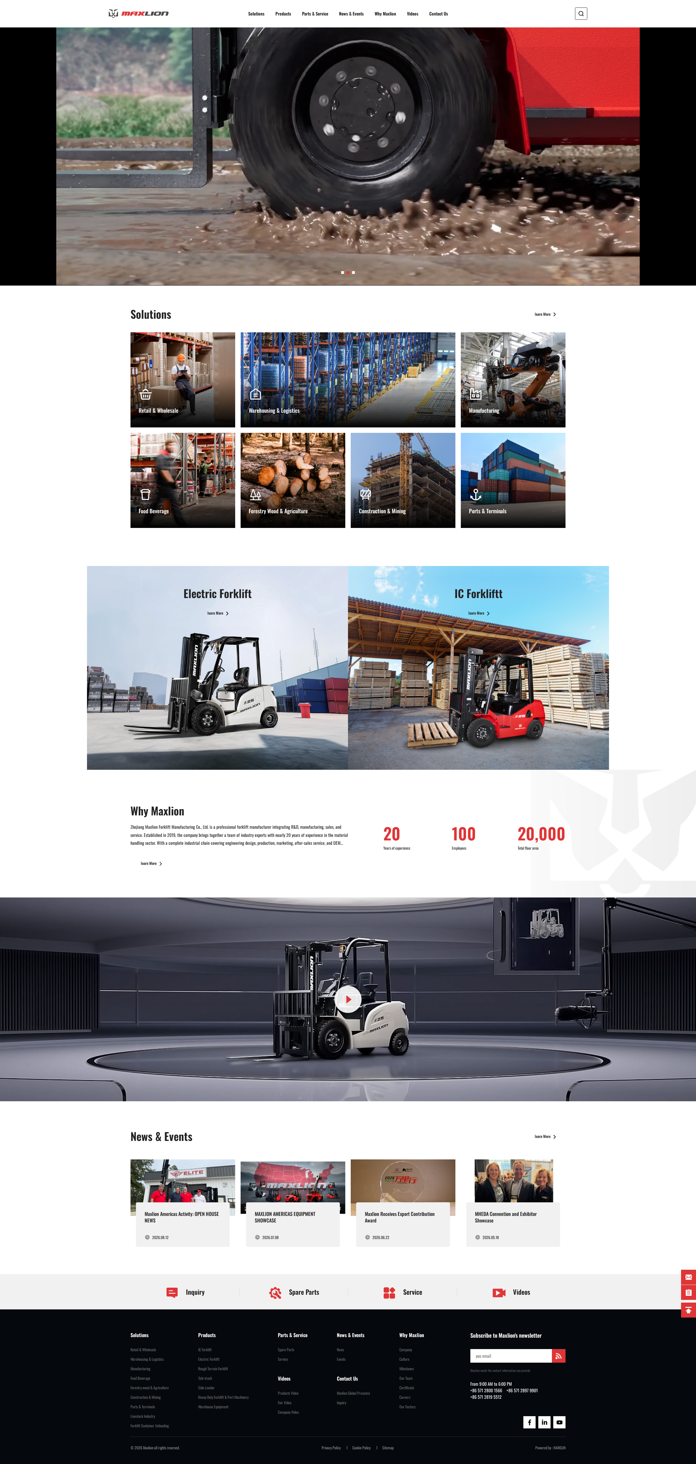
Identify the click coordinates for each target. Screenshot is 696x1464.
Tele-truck (205, 1378)
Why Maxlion (385, 13)
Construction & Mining (145, 1397)
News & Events (351, 13)
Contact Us (438, 13)
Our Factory (407, 1406)
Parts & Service (315, 13)
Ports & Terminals (142, 1406)
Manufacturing (140, 1368)
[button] (342, 272)
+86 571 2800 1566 (486, 1390)
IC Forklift (205, 1349)
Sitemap (388, 1447)
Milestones (406, 1368)
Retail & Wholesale (143, 1349)
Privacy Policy (331, 1447)
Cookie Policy (361, 1447)
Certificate (406, 1387)
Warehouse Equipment (213, 1406)
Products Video (288, 1393)
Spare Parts (303, 1292)
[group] (182, 1203)
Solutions (256, 13)
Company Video (288, 1412)
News (340, 1349)
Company (405, 1349)
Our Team (406, 1378)
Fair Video (284, 1402)
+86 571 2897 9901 (522, 1390)
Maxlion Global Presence (353, 1393)
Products (283, 13)
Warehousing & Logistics (147, 1359)
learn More (543, 314)
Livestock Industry (142, 1416)
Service (412, 1292)
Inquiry (194, 1292)
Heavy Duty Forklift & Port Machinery (223, 1397)
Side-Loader (206, 1387)
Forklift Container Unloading (149, 1425)
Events (341, 1359)
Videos (412, 13)
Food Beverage (140, 1378)
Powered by (543, 1447)
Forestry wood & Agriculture (149, 1387)
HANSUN (560, 1447)
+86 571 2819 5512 (486, 1397)
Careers (404, 1397)
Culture (404, 1359)
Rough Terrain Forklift (213, 1368)
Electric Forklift (208, 1359)
